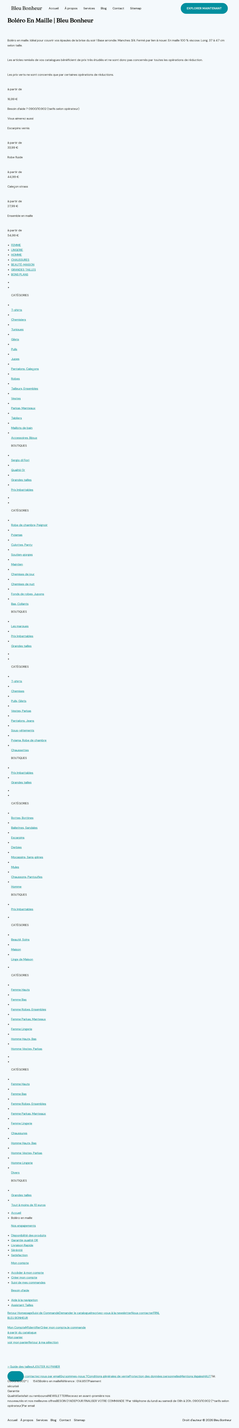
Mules (15, 867)
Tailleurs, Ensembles (24, 389)
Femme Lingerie (21, 1029)
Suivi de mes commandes (28, 1282)
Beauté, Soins (20, 939)
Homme (16, 887)
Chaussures (19, 1133)
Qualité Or (18, 470)
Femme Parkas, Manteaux (28, 1019)
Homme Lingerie (22, 1163)
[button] (204, 8)
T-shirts (16, 310)
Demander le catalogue (75, 1313)
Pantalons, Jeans (22, 721)
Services (89, 8)
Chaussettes (20, 750)
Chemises (17, 691)
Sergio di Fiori (20, 460)
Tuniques (17, 329)
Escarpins (17, 838)
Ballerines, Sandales (24, 828)
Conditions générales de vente (108, 1376)
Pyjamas (16, 535)
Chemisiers (18, 320)
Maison (16, 949)
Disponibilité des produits (28, 1235)
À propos (71, 8)
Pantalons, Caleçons (25, 369)
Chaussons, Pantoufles (26, 877)
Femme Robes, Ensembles (28, 1009)
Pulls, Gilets (18, 701)
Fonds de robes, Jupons (27, 594)
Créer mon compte (24, 1277)
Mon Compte (16, 1327)
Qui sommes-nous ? (73, 1376)
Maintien (17, 564)
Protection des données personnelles (155, 1376)
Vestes (16, 398)
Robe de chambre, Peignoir (29, 525)
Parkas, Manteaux (23, 408)
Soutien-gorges (22, 555)
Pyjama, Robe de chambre (28, 740)
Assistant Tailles (22, 1305)
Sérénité (17, 1250)
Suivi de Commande (45, 1313)
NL (158, 1313)
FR (154, 1313)
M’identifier (33, 1327)
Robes (15, 379)
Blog (104, 8)
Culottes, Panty (21, 545)
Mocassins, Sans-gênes (27, 857)
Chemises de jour (23, 574)
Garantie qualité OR (24, 1240)
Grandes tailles (21, 480)
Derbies (16, 847)
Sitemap (135, 8)
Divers (15, 1172)
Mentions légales (192, 1376)
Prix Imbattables (22, 490)
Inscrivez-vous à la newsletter (111, 1313)
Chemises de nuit (23, 584)
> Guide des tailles (19, 1367)
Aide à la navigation (24, 1300)
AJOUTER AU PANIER (46, 1367)
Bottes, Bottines (22, 818)
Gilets (15, 339)
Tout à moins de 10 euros (28, 1205)
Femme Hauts (20, 990)
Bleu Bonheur (26, 8)
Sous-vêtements (22, 730)
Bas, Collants (20, 604)
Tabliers (16, 418)
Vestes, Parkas (21, 711)
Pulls (14, 349)
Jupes (15, 359)
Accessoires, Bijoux (24, 438)
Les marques (20, 626)
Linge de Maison (22, 959)
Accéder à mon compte (27, 1273)
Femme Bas (19, 1000)
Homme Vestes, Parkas (26, 1049)
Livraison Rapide (22, 1245)
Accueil (54, 8)
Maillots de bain (21, 428)
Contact (118, 8)
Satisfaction (19, 1255)
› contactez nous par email (42, 1376)
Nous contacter (142, 1313)
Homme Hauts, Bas (23, 1039)
